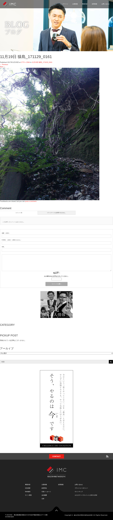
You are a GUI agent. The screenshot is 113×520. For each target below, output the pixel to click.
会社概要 (44, 495)
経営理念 (44, 488)
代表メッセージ (46, 491)
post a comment (30, 201)
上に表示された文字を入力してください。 (56, 276)
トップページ (64, 4)
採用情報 (94, 4)
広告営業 (27, 488)
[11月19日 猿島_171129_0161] (49, 134)
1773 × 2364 (25, 62)
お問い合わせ (105, 4)
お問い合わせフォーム (100, 8)
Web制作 (27, 491)
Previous (4, 64)
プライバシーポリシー (100, 13)
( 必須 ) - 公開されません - (11, 240)
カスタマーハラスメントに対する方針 (86, 495)
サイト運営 (28, 495)
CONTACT (56, 456)
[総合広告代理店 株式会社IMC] (9, 4)
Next (2, 67)
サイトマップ (97, 19)
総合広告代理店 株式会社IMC (83, 515)
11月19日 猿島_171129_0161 (42, 62)
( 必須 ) (5, 233)
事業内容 (84, 4)
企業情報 (75, 4)
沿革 (43, 498)
